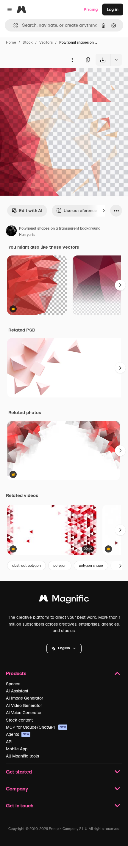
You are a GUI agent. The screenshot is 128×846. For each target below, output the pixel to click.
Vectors (46, 42)
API (9, 741)
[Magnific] (64, 599)
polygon (59, 565)
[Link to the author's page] (11, 231)
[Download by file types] (116, 60)
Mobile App (16, 749)
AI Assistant (17, 691)
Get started (19, 771)
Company (17, 788)
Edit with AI (30, 210)
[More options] (72, 60)
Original (38, 79)
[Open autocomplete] (13, 25)
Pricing (91, 9)
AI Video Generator (24, 705)
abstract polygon (26, 565)
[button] (64, 648)
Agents (17, 734)
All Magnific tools (22, 756)
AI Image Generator (24, 698)
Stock (28, 42)
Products (16, 673)
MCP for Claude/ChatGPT (36, 727)
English (64, 648)
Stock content (19, 720)
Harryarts (27, 234)
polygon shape (91, 565)
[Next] (103, 211)
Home (11, 42)
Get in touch (19, 805)
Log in (112, 9)
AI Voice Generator (24, 712)
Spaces (13, 683)
